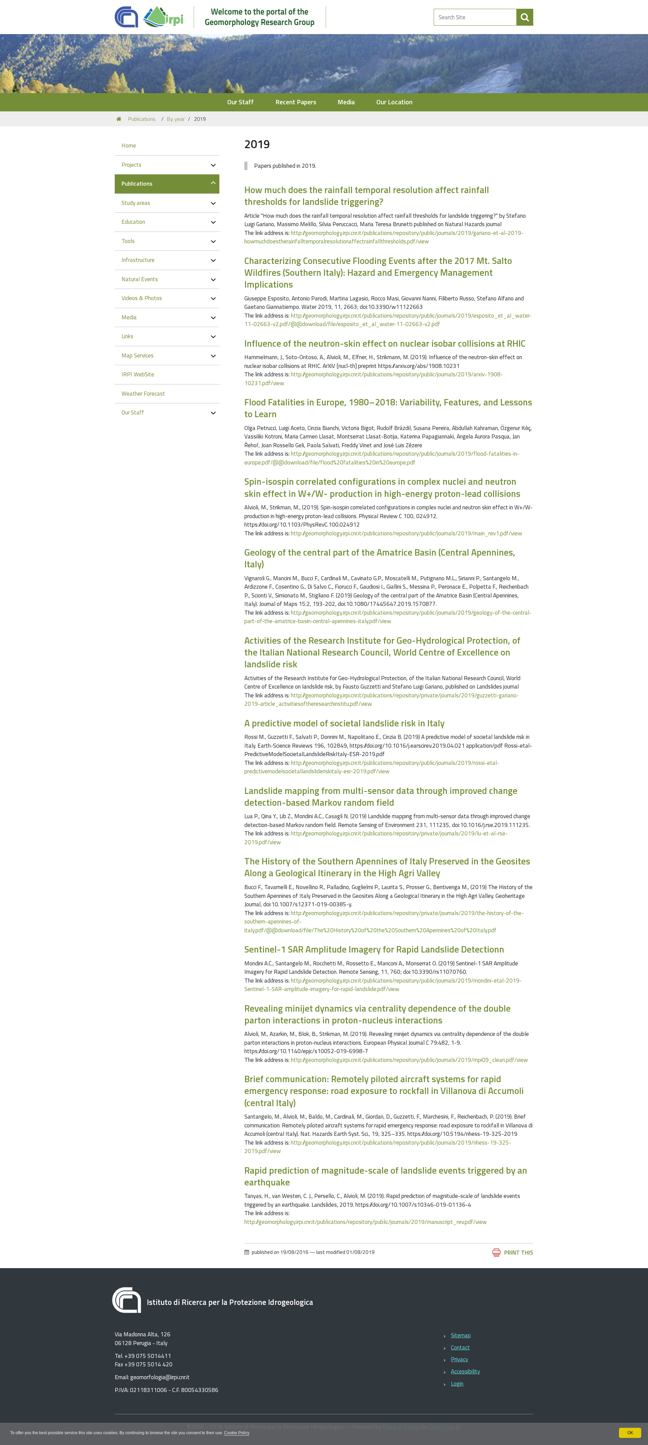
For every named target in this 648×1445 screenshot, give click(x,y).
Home (129, 145)
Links (127, 336)
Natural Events (140, 279)
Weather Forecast (143, 393)
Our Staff (240, 102)
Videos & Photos (142, 298)
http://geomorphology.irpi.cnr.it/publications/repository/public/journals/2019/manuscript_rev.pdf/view (365, 1221)
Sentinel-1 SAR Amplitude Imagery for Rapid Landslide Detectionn (374, 949)
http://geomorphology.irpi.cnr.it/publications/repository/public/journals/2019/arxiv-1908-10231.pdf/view (373, 378)
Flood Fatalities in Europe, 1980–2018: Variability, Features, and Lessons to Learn (388, 408)
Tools (128, 241)
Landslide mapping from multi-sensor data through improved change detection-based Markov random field (380, 796)
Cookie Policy (236, 1432)
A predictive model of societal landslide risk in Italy (344, 723)
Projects (131, 164)
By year (176, 119)
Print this (518, 1252)
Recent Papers (295, 102)
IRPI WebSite (138, 374)
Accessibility (465, 1371)
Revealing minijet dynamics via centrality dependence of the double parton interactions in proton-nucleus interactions (377, 1014)
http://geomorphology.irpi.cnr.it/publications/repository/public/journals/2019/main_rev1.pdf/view (406, 533)
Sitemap (461, 1335)
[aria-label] (524, 17)
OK (630, 1432)
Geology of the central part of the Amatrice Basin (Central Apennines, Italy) (379, 558)
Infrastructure (138, 260)
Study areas (136, 202)
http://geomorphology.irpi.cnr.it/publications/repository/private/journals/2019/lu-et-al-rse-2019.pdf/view (376, 838)
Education (133, 221)
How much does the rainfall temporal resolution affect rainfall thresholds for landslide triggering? (366, 195)
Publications (142, 119)
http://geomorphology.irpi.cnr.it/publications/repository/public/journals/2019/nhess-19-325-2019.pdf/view (377, 1147)
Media (346, 102)
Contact (460, 1347)
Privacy (459, 1359)
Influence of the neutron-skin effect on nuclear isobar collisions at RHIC (384, 343)
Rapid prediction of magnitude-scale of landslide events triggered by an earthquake (385, 1176)
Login (457, 1383)
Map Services (138, 355)
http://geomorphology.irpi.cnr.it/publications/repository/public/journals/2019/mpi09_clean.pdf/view (409, 1059)
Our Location (394, 102)
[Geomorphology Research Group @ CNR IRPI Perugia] (224, 17)
